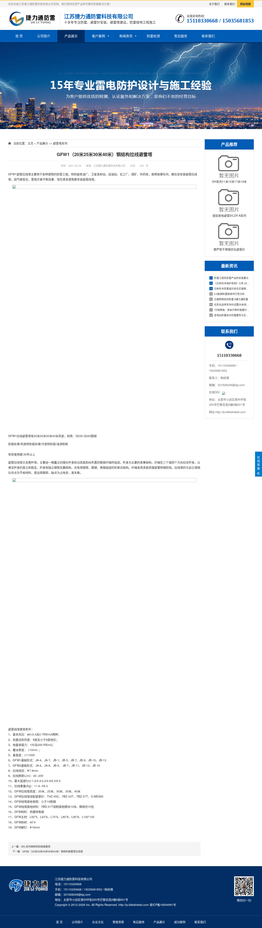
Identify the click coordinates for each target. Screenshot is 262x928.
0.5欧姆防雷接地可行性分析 (227, 294)
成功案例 (179, 922)
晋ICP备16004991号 (163, 905)
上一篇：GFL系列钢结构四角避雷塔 (30, 846)
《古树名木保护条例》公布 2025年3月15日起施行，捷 (230, 283)
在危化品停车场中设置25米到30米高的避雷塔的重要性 (230, 304)
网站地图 (245, 4)
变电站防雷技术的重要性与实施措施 (230, 315)
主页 (30, 143)
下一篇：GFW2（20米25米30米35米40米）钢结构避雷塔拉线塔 (47, 851)
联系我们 (229, 4)
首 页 (19, 36)
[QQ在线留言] (223, 392)
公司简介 (43, 36)
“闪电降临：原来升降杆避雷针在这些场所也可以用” (230, 310)
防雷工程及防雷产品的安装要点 (229, 278)
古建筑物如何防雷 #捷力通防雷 (229, 299)
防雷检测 (153, 36)
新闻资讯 (125, 36)
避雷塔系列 (60, 143)
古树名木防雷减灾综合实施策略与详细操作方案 (230, 288)
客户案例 (98, 36)
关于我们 (214, 4)
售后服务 (180, 36)
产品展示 (71, 36)
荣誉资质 (118, 922)
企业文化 (98, 922)
